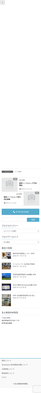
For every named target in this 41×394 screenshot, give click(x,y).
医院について (6, 360)
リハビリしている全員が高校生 (24, 264)
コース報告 (17, 171)
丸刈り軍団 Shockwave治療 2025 (25, 285)
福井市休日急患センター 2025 (23, 253)
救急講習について (8, 373)
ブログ (4, 377)
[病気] (9, 182)
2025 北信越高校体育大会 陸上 (24, 295)
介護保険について (8, 369)
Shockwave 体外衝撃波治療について (15, 365)
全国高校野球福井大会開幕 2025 (24, 274)
